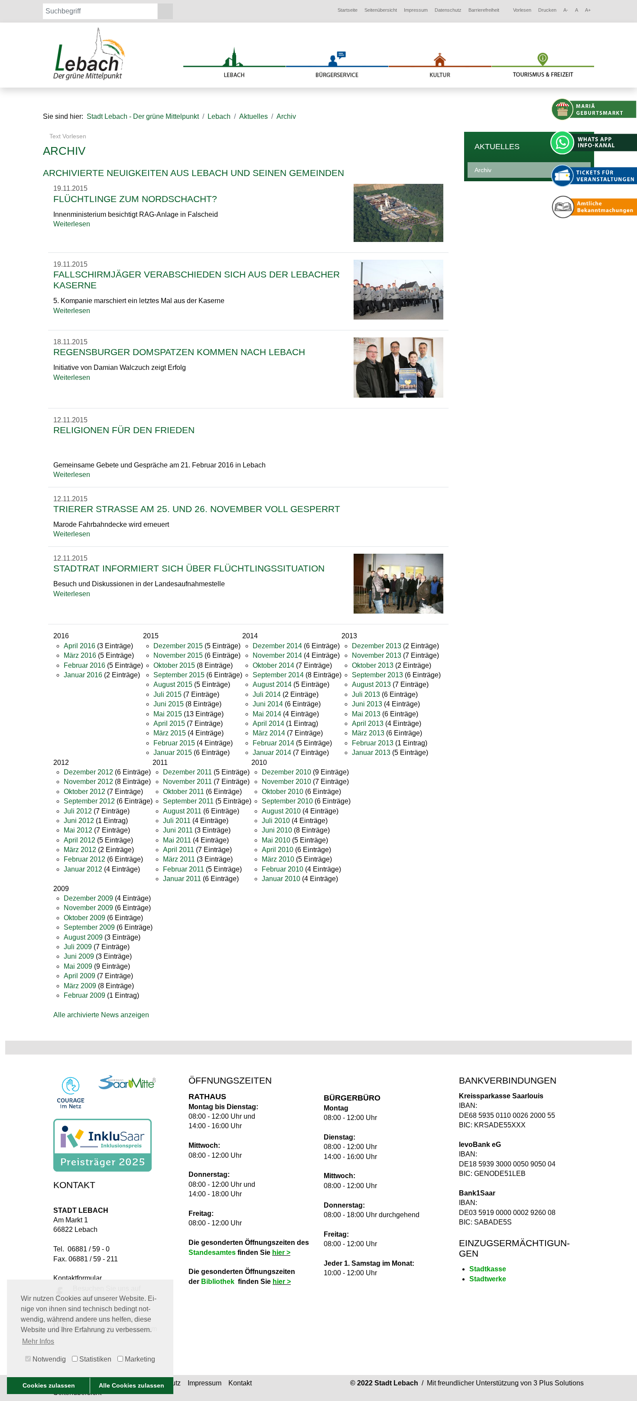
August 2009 (83, 937)
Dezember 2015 (178, 646)
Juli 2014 (267, 694)
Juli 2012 (78, 811)
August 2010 (281, 811)
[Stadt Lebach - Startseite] (90, 53)
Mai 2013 (366, 714)
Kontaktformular (77, 1278)
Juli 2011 (177, 820)
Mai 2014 (267, 714)
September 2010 (287, 801)
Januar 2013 (371, 752)
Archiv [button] (286, 116)
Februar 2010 (282, 869)
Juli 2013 (366, 694)
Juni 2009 (79, 956)
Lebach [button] (219, 116)
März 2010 (278, 859)
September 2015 (179, 675)
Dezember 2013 (376, 646)
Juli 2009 (78, 946)
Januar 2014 (272, 752)
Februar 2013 (372, 743)
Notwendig (48, 1359)
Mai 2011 (177, 840)
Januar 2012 (83, 869)
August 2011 (182, 811)
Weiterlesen (71, 224)
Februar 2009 (84, 995)
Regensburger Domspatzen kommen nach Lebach (179, 352)
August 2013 (371, 684)
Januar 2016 (83, 675)
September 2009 (89, 927)
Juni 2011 (178, 830)
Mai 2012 (78, 830)
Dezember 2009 (88, 898)
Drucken (547, 10)
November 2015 (178, 655)
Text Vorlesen (67, 136)
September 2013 (377, 675)
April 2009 (79, 976)
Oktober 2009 (84, 917)
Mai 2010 (276, 840)
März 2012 (80, 849)
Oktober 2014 (273, 665)
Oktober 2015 (174, 665)
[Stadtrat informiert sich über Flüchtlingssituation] (398, 583)
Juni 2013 (367, 704)
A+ (588, 10)
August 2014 (272, 684)
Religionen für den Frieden (124, 430)
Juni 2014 (268, 704)
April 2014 (268, 723)
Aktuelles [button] (253, 116)
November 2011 (187, 781)
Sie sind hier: (63, 116)
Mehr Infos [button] (38, 1341)
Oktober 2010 (282, 791)
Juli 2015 (167, 694)
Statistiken (94, 1359)
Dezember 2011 (187, 772)
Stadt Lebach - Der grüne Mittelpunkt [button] (143, 116)
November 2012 (88, 781)
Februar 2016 (84, 665)
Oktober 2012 (84, 791)
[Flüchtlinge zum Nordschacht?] (398, 212)
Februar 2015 (174, 743)
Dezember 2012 (88, 772)
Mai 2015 (167, 714)
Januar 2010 (281, 878)
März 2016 (80, 655)
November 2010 (286, 781)
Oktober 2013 (372, 665)
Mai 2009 (78, 966)
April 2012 (79, 840)
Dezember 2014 (277, 646)
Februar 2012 (84, 859)
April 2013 (368, 723)
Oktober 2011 (183, 791)
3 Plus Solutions (558, 1383)
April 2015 (169, 723)
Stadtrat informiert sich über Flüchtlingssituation (189, 568)
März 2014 (269, 733)
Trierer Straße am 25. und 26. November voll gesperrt (196, 509)
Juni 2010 (277, 830)
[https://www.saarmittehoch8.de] (127, 1082)
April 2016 (79, 646)
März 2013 (368, 733)
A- (565, 10)
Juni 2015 (168, 704)
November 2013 (376, 655)
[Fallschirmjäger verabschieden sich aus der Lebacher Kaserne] (398, 289)
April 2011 (178, 849)
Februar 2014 (273, 743)
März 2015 (169, 733)
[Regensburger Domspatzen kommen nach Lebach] (398, 367)
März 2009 (80, 986)
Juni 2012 (79, 820)
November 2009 (88, 907)
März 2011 (179, 859)
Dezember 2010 (286, 772)
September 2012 (89, 801)
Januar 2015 (172, 752)
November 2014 (277, 655)
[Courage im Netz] (70, 1092)
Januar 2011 (182, 878)
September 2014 (278, 675)
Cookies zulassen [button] (49, 1385)
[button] (347, 10)
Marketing (139, 1359)
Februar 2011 (183, 869)
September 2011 (188, 801)
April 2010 (277, 849)
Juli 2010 (276, 820)
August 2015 (172, 684)
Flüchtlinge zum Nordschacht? (135, 199)
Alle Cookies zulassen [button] (131, 1385)
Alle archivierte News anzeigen (101, 1015)
